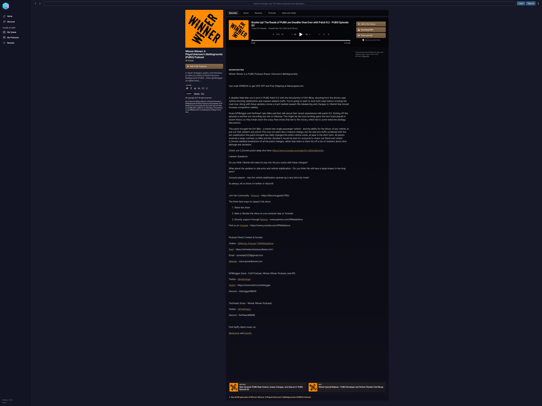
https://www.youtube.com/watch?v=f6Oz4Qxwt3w (298, 150)
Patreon (264, 219)
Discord (255, 195)
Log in (521, 3)
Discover (11, 21)
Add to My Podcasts (198, 66)
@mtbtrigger (244, 279)
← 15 (294, 34)
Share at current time (372, 40)
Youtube (244, 225)
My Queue (11, 32)
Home (9, 16)
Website (197, 94)
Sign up (531, 3)
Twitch (232, 285)
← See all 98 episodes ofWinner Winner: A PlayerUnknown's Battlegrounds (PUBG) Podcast (270, 397)
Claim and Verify (289, 13)
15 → (308, 34)
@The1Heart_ (244, 309)
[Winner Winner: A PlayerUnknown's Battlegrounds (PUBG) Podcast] (204, 29)
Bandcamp (234, 333)
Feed (231, 249)
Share (366, 35)
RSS (202, 94)
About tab (365, 56)
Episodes (233, 13)
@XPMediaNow (266, 243)
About (4, 402)
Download (367, 30)
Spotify (248, 333)
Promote (272, 13)
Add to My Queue (368, 24)
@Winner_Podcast (247, 243)
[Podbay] (6, 8)
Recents (10, 43)
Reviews (258, 13)
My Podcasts (13, 37)
